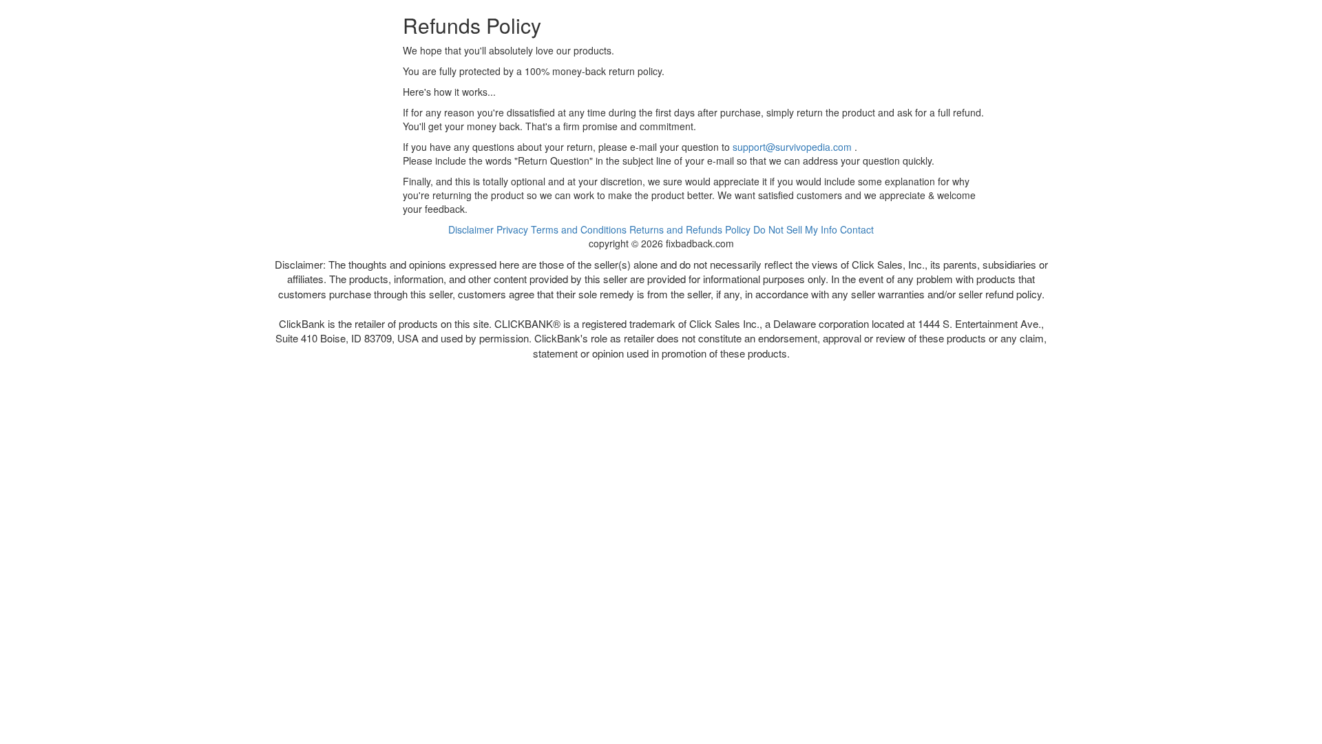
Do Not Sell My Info (795, 229)
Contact (857, 229)
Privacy (512, 229)
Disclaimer (471, 229)
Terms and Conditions (579, 229)
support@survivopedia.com (792, 147)
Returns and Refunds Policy (690, 229)
